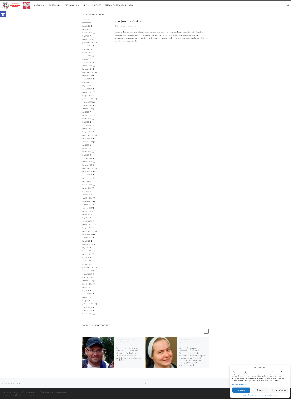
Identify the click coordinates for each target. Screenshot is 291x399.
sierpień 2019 (87, 238)
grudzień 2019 (87, 224)
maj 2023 (85, 112)
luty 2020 (85, 218)
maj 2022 (85, 145)
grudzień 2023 (87, 92)
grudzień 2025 (87, 39)
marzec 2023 (87, 119)
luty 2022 (85, 155)
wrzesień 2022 (87, 138)
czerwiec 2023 (87, 109)
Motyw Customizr (28, 395)
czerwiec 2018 (87, 281)
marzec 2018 (87, 287)
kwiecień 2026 (87, 32)
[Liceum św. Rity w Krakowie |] (16, 5)
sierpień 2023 (87, 105)
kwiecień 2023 (87, 115)
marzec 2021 (87, 188)
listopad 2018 (87, 264)
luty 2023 (85, 122)
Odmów (260, 390)
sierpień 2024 (87, 79)
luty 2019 (85, 257)
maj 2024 (85, 85)
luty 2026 (85, 36)
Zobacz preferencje (278, 390)
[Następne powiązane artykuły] (206, 331)
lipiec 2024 (86, 82)
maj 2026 (85, 29)
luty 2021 (85, 191)
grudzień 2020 (87, 198)
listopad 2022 (87, 132)
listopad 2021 (87, 165)
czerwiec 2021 (87, 178)
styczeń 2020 (87, 221)
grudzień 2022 (87, 128)
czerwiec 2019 (87, 244)
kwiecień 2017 (87, 314)
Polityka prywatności (265, 395)
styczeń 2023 (87, 125)
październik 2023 (88, 99)
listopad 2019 (87, 228)
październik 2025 (88, 42)
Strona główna (87, 14)
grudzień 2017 (87, 297)
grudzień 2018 (87, 261)
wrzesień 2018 (87, 271)
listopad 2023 (87, 95)
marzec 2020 (87, 214)
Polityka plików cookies (249, 395)
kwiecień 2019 (87, 251)
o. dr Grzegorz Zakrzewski (125, 342)
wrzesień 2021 (87, 171)
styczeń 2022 (87, 158)
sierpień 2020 (87, 204)
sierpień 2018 (87, 274)
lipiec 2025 (86, 49)
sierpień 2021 (87, 175)
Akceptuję (241, 390)
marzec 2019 (87, 254)
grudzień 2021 (87, 162)
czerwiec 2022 (87, 142)
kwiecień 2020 (87, 211)
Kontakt (275, 395)
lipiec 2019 (86, 241)
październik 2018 (88, 267)
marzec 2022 (87, 152)
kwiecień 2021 (87, 185)
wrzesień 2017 (87, 307)
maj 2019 (85, 247)
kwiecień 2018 (87, 284)
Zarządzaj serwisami (239, 384)
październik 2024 (88, 72)
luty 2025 (85, 59)
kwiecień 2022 (87, 148)
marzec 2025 (87, 56)
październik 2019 (88, 231)
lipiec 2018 (86, 277)
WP (9, 395)
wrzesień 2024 (87, 75)
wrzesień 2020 (87, 201)
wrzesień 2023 (87, 102)
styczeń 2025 (87, 62)
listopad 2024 (87, 69)
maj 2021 (85, 181)
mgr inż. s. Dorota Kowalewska (190, 342)
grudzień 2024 (87, 66)
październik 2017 (88, 304)
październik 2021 (88, 168)
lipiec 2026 (86, 26)
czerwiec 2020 (87, 208)
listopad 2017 (87, 300)
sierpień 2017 (87, 310)
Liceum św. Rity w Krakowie (24, 391)
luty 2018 (85, 290)
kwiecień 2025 (87, 52)
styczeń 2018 (87, 294)
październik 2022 (88, 135)
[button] (3, 14)
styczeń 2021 (87, 195)
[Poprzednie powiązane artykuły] (201, 331)
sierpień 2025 (87, 46)
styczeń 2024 (87, 89)
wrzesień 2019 (87, 234)
